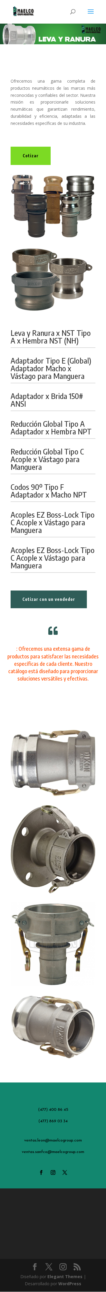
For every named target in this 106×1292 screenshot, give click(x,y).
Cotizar (31, 155)
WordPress (69, 1283)
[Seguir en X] (64, 1172)
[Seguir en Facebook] (41, 1172)
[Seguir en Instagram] (53, 1172)
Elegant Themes (64, 1276)
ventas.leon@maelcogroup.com (53, 1140)
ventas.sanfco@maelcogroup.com (53, 1152)
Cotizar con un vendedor (48, 599)
